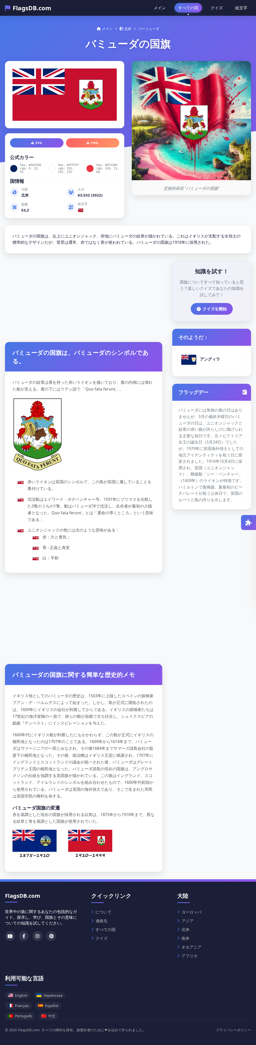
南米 (186, 938)
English (21, 995)
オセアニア (192, 947)
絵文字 (241, 7)
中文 (51, 1016)
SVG (39, 143)
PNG (94, 143)
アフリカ (190, 955)
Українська (53, 995)
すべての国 (188, 7)
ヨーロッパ (192, 912)
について (104, 912)
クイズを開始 (215, 309)
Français (22, 1005)
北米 (127, 28)
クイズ (217, 7)
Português (23, 1016)
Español (51, 1005)
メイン (160, 7)
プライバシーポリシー (233, 1030)
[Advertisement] (83, 296)
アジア (188, 921)
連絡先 (102, 921)
